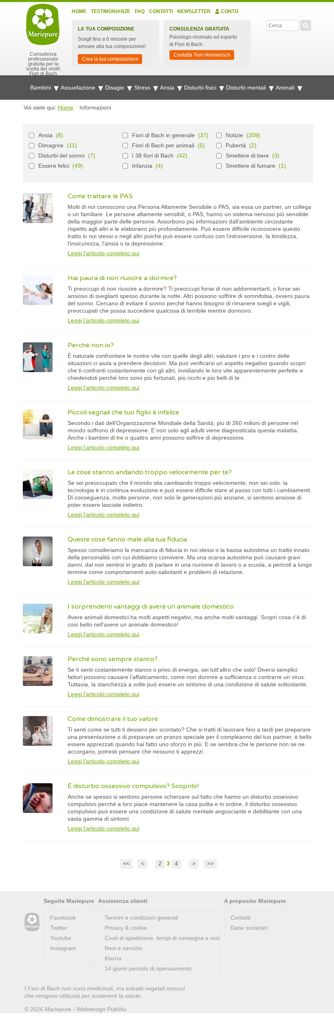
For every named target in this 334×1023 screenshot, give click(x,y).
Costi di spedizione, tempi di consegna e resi (162, 938)
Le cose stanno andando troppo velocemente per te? (150, 472)
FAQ (140, 11)
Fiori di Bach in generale (163, 135)
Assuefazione (79, 87)
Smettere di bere (247, 155)
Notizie (234, 135)
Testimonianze (110, 11)
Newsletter (194, 11)
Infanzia (142, 165)
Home (79, 11)
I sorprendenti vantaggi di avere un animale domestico (151, 606)
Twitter (58, 927)
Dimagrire (51, 145)
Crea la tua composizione (110, 59)
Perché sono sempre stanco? (113, 659)
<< (126, 863)
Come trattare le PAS (100, 196)
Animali (286, 87)
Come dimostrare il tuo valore (113, 719)
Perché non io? (91, 345)
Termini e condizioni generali (141, 917)
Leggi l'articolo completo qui (103, 253)
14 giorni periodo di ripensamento (148, 968)
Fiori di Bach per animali (163, 145)
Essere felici (53, 165)
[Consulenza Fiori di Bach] (32, 922)
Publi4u (116, 1009)
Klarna (113, 958)
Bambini (41, 87)
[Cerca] (305, 24)
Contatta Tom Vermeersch (202, 55)
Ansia (168, 87)
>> (210, 863)
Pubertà (236, 145)
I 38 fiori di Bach (153, 155)
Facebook (63, 917)
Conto (229, 11)
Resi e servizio (123, 948)
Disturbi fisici (201, 87)
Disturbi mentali (247, 87)
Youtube (60, 938)
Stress (143, 87)
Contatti (161, 11)
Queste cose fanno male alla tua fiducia (127, 539)
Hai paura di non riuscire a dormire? (122, 278)
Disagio (115, 87)
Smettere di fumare (250, 165)
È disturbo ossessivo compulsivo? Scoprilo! (133, 786)
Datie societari (249, 927)
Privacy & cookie (126, 927)
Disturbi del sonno (61, 155)
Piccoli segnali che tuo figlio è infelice (123, 412)
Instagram (63, 948)
